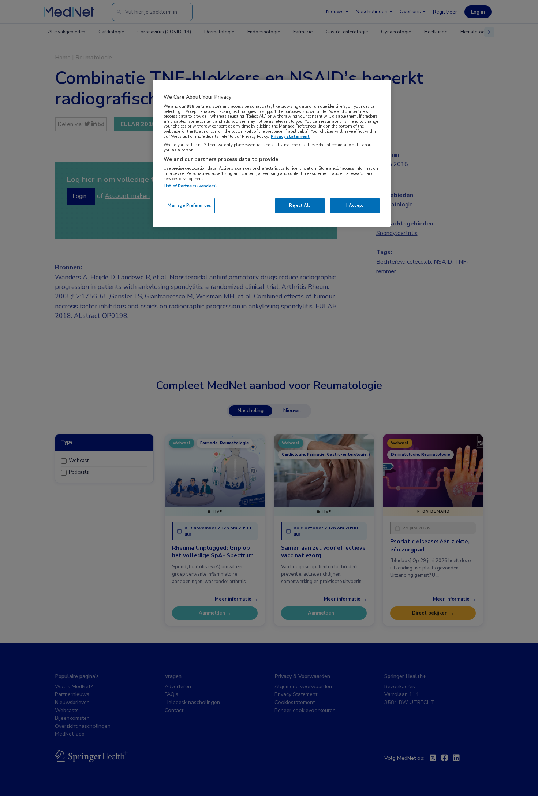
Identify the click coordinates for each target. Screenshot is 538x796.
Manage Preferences (189, 205)
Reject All (299, 205)
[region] (272, 153)
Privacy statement (290, 136)
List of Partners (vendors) (190, 186)
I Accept (354, 205)
